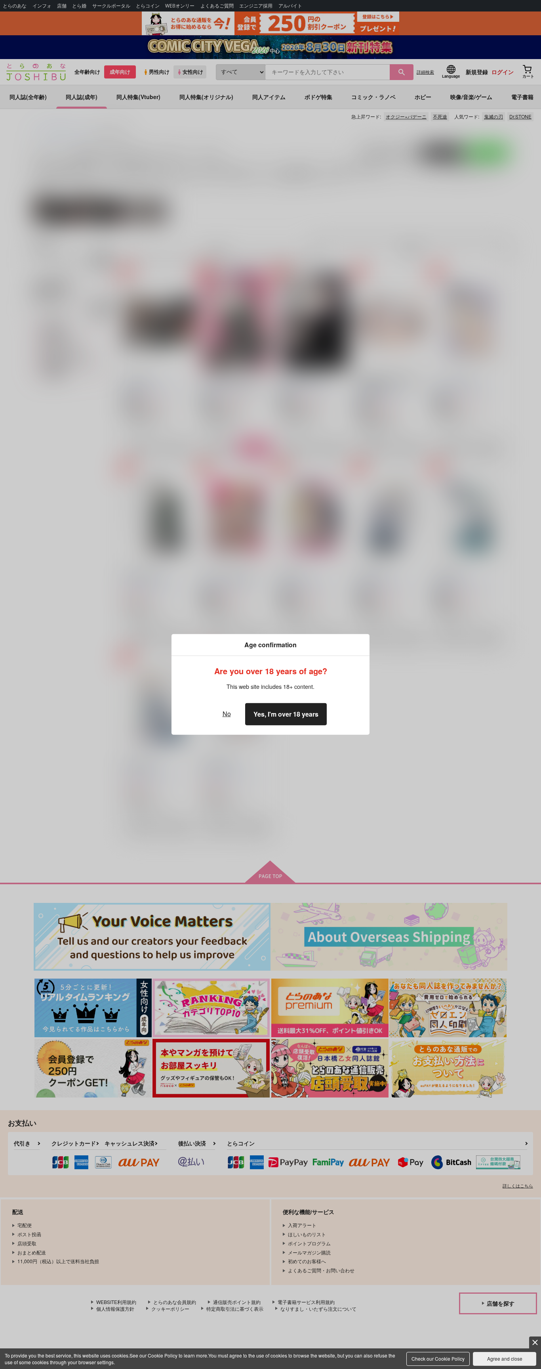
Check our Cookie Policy (438, 1358)
